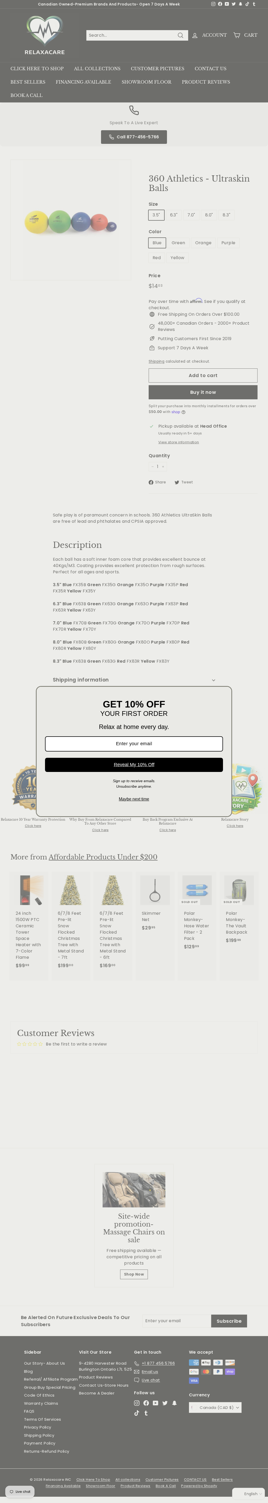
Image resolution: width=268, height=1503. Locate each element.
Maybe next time (134, 799)
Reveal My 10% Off (134, 764)
